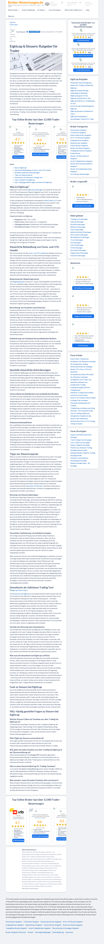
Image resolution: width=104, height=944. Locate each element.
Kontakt (30, 932)
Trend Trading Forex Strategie (80, 440)
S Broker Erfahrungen (77, 255)
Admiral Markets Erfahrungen (80, 232)
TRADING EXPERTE (34, 31)
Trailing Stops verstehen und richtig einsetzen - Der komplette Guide (82, 409)
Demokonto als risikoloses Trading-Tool (29, 177)
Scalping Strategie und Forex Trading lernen (80, 388)
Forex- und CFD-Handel (37, 253)
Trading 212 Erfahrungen (79, 219)
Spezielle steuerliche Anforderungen (27, 173)
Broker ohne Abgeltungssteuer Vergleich (81, 170)
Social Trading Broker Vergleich (81, 161)
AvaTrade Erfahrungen (78, 250)
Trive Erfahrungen (76, 240)
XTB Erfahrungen (18, 157)
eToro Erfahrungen (63, 157)
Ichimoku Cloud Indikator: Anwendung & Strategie (79, 459)
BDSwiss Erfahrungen (77, 227)
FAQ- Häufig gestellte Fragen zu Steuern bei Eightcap (33, 182)
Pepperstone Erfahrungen (79, 253)
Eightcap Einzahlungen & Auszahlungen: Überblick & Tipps (82, 117)
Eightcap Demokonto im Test (80, 98)
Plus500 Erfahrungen (77, 224)
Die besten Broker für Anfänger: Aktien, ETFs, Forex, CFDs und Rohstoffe (81, 369)
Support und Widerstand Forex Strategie (81, 436)
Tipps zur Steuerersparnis (23, 175)
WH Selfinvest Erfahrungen (79, 237)
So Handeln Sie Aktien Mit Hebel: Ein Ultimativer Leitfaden (82, 375)
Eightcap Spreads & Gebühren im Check (81, 112)
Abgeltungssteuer (18, 282)
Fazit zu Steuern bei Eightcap (25, 180)
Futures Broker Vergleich (79, 145)
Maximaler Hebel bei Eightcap (81, 83)
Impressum (69, 932)
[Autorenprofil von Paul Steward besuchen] (27, 32)
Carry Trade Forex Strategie (80, 442)
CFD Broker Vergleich (78, 132)
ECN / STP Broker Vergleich (80, 138)
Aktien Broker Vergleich (78, 143)
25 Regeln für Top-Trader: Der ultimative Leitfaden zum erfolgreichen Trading (80, 382)
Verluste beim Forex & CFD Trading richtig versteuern (82, 422)
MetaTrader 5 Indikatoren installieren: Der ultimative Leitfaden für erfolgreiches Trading (83, 361)
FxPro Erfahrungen (76, 245)
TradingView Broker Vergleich (81, 151)
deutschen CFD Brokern (34, 486)
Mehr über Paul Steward (30, 888)
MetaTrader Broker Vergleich (80, 135)
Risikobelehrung (58, 932)
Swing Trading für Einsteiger (80, 445)
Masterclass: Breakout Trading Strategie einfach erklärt (81, 449)
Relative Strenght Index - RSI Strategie (80, 464)
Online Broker (75, 153)
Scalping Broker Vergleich (79, 140)
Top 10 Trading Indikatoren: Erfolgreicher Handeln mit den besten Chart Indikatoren (80, 415)
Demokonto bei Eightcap (21, 594)
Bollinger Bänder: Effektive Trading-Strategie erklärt (83, 454)
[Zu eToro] (63, 129)
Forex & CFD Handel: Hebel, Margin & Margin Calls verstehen (83, 399)
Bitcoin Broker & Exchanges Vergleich (65, 928)
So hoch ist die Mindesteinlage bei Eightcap (82, 107)
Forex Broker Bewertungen (79, 174)
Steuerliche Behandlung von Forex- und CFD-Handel (33, 170)
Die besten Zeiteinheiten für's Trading (80, 404)
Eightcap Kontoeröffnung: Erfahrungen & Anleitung (79, 92)
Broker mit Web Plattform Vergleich (79, 157)
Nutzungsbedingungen (43, 932)
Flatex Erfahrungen (77, 222)
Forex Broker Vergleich (78, 130)
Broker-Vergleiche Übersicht (16, 932)
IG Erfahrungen (75, 242)
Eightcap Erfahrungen (14, 23)
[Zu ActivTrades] (40, 130)
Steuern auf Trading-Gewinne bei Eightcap (81, 86)
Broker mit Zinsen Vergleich (80, 148)
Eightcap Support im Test (79, 96)
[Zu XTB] (18, 129)
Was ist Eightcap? (21, 168)
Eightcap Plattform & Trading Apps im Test (82, 102)
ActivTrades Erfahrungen (41, 154)
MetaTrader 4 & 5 (50, 200)
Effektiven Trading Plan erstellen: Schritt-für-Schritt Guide (82, 394)
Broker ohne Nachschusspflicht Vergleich (81, 165)
